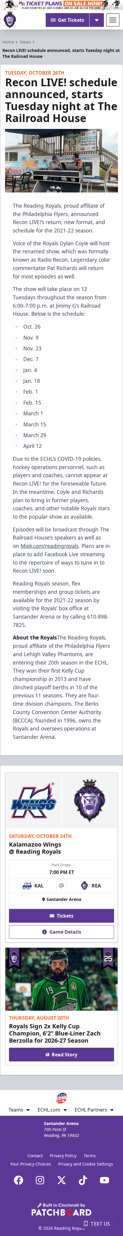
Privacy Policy (63, 1155)
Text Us (100, 1223)
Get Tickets (71, 20)
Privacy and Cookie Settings (85, 1164)
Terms (90, 1155)
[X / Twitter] (61, 1180)
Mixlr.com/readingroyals (50, 545)
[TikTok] (83, 1180)
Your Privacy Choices (30, 1164)
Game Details (65, 932)
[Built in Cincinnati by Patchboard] (61, 1209)
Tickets (65, 916)
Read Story (64, 1054)
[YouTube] (104, 1180)
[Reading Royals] (10, 20)
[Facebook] (18, 1180)
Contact (35, 1155)
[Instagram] (40, 1180)
